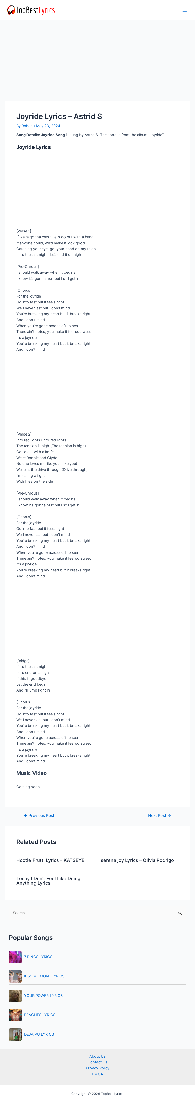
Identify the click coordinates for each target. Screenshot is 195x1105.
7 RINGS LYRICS (38, 957)
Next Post (159, 816)
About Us (97, 1056)
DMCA (97, 1074)
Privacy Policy (97, 1068)
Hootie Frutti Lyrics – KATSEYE (50, 860)
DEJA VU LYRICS (39, 1034)
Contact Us (97, 1062)
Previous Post (39, 816)
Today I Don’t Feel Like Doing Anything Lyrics (48, 881)
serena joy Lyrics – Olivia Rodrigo (137, 860)
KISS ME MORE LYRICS (44, 976)
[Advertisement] (97, 63)
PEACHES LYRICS (39, 1015)
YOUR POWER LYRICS (43, 995)
